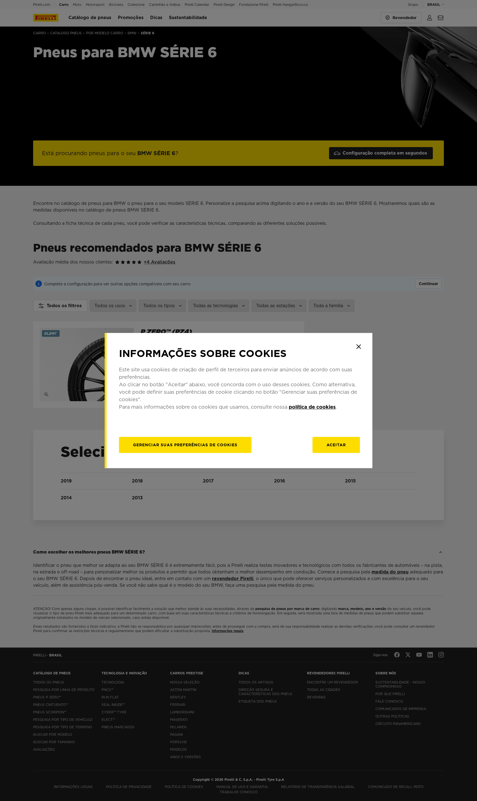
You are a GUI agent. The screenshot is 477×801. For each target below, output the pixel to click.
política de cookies (312, 407)
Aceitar (336, 445)
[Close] (358, 346)
